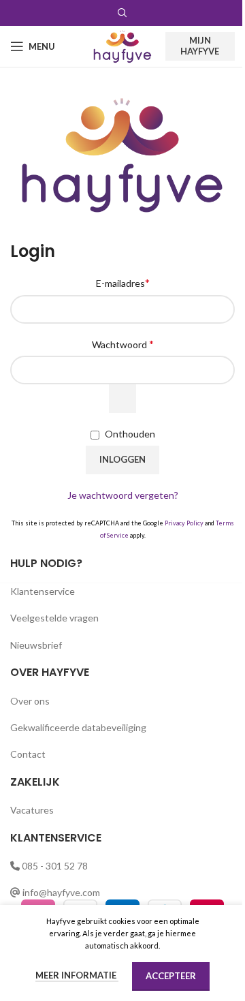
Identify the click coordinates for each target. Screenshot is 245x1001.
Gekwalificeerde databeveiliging (78, 727)
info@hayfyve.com (61, 892)
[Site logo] (122, 45)
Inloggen (122, 459)
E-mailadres (123, 282)
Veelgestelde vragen (54, 617)
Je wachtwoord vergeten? (122, 495)
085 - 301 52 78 (55, 866)
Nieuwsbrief (36, 645)
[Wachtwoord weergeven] (122, 398)
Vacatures (32, 810)
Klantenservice (42, 591)
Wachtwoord (123, 343)
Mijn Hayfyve (199, 46)
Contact (28, 754)
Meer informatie (76, 975)
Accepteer (171, 975)
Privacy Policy (184, 523)
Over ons (30, 701)
